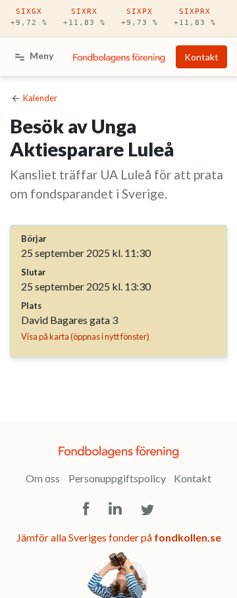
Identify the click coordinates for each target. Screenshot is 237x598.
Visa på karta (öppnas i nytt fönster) (85, 336)
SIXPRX (195, 17)
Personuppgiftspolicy (117, 478)
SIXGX (29, 17)
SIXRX (84, 17)
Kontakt (201, 56)
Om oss (43, 478)
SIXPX (139, 17)
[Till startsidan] (119, 57)
